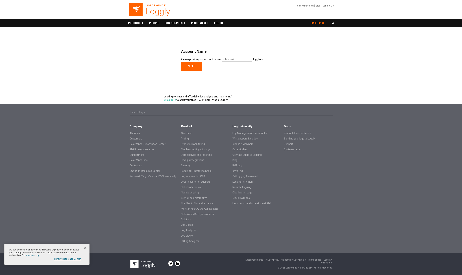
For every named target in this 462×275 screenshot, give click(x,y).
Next (191, 66)
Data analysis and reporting (196, 154)
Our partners (137, 154)
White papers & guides (245, 138)
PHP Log (237, 165)
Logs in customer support (195, 181)
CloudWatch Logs (242, 192)
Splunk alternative (191, 187)
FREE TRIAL (317, 23)
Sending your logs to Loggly (299, 138)
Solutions (186, 219)
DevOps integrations (192, 160)
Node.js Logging (190, 192)
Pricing (185, 138)
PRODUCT (135, 23)
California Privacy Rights (293, 260)
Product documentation (297, 133)
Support (288, 144)
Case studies (239, 149)
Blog (318, 6)
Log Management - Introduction (250, 133)
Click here (170, 100)
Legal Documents (254, 260)
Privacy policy (272, 260)
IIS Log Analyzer (190, 241)
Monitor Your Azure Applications (199, 208)
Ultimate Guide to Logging (247, 154)
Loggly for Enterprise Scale (196, 170)
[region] (47, 254)
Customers (136, 138)
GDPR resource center (142, 149)
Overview (186, 133)
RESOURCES (199, 23)
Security (185, 165)
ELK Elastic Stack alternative (197, 203)
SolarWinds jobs (139, 160)
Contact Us (328, 6)
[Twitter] (170, 263)
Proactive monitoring (193, 144)
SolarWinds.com (305, 6)
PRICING (154, 23)
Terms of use (314, 260)
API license (326, 263)
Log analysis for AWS (193, 176)
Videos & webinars (242, 144)
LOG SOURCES (174, 23)
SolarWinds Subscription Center (147, 144)
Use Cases (187, 224)
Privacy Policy (32, 255)
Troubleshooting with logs (195, 149)
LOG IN (218, 23)
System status (292, 149)
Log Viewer (187, 235)
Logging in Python (242, 181)
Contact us (136, 165)
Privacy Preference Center (67, 259)
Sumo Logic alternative (194, 198)
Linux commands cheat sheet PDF (251, 203)
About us (135, 133)
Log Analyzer (188, 230)
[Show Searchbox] (333, 23)
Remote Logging (241, 187)
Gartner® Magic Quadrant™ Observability (153, 176)
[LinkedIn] (177, 263)
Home (133, 112)
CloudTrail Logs (241, 198)
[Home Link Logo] (150, 11)
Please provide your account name (201, 59)
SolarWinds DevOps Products (197, 214)
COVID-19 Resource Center (145, 170)
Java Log (237, 170)
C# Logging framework (245, 176)
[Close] (85, 248)
